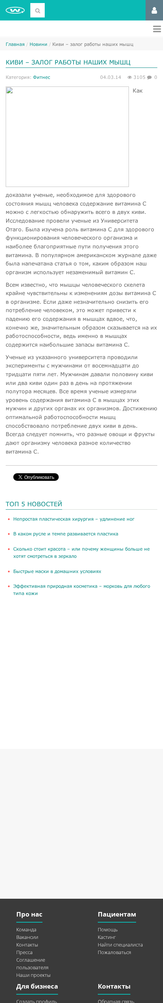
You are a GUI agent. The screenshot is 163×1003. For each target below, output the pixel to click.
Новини (38, 44)
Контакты (27, 944)
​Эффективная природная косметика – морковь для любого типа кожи (81, 589)
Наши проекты (33, 975)
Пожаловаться (114, 952)
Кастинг (107, 937)
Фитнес (41, 77)
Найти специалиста (120, 944)
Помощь (108, 929)
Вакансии (27, 937)
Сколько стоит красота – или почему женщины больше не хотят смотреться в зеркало (81, 552)
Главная (15, 44)
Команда (26, 929)
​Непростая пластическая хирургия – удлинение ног (74, 519)
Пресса (24, 952)
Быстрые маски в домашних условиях (57, 571)
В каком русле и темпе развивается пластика (65, 534)
